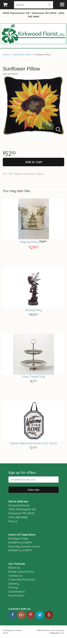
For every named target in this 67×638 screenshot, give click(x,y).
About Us (14, 567)
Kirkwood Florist (33, 34)
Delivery (13, 583)
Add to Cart (33, 162)
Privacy (13, 587)
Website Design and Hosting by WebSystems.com (50, 631)
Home (6, 54)
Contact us (15, 575)
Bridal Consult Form (21, 571)
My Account (15, 595)
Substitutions (16, 591)
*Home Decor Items (21, 54)
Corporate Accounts (21, 579)
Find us (12, 521)
